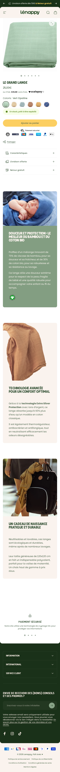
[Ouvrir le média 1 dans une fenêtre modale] (52, 23)
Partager (11, 141)
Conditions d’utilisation (18, 763)
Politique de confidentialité (42, 759)
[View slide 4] (35, 635)
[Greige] (14, 104)
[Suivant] (56, 3)
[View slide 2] (28, 635)
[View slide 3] (31, 635)
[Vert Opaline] (6, 104)
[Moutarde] (38, 104)
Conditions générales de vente (40, 763)
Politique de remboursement (19, 759)
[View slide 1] (25, 635)
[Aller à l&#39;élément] (21, 75)
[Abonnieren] (52, 705)
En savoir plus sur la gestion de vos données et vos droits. (29, 722)
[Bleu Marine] (47, 104)
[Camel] (30, 104)
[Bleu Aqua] (22, 104)
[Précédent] (4, 3)
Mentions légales (30, 767)
